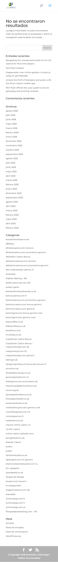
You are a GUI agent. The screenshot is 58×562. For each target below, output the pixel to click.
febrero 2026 (12, 132)
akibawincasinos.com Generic (21, 261)
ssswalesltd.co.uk (14, 472)
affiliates (10, 243)
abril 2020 (11, 223)
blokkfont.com (13, 330)
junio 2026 (11, 119)
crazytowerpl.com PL (16, 351)
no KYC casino (13, 429)
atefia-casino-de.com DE (18, 282)
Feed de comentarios (17, 531)
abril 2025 (10, 176)
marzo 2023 (11, 210)
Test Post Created (15, 68)
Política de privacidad (29, 558)
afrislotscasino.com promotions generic (26, 252)
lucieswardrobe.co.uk (16, 403)
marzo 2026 (11, 128)
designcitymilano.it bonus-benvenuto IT (26, 364)
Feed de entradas (15, 527)
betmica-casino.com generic (20, 309)
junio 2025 (11, 167)
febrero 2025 (12, 184)
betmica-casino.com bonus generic (24, 304)
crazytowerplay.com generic (20, 355)
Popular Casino (13, 442)
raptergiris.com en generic (19, 459)
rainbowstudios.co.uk (16, 455)
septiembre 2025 (14, 154)
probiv (9, 446)
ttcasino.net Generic (16, 481)
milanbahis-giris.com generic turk (23, 407)
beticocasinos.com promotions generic (26, 300)
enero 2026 (11, 136)
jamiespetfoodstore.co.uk (19, 394)
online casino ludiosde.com (20, 433)
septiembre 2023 (14, 197)
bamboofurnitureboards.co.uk (21, 291)
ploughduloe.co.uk (15, 438)
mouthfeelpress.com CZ (18, 412)
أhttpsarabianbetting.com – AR (21, 511)
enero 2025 (11, 189)
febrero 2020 (12, 228)
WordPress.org (13, 536)
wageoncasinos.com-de (18, 490)
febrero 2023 (12, 215)
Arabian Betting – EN (16, 278)
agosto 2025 (12, 158)
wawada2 (10, 494)
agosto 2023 (12, 202)
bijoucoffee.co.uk (14, 321)
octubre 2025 (12, 150)
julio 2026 (10, 115)
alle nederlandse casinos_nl (20, 269)
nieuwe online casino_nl (18, 425)
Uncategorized (13, 485)
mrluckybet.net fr (15, 416)
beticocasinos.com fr (16, 295)
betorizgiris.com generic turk (20, 317)
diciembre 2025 (14, 141)
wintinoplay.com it (15, 503)
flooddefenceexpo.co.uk (18, 373)
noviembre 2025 (14, 145)
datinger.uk (12, 360)
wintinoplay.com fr (15, 498)
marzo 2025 (11, 180)
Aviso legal (43, 554)
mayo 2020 (11, 219)
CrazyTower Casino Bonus (19, 339)
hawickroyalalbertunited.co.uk (21, 386)
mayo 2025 (11, 171)
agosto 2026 (12, 111)
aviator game (12, 287)
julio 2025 (10, 163)
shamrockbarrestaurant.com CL (22, 464)
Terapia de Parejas (15, 477)
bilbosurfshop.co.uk (16, 326)
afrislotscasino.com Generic (20, 248)
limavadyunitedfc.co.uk (17, 399)
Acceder (10, 523)
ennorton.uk (12, 368)
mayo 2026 (11, 124)
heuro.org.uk (12, 390)
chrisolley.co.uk (13, 334)
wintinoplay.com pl (15, 507)
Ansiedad (10, 274)
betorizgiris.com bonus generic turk (24, 313)
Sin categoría (12, 468)
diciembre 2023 (14, 193)
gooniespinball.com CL (17, 377)
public (9, 451)
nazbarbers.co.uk (14, 420)
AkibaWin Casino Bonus (18, 256)
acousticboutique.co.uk (17, 239)
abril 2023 (10, 206)
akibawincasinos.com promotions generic (27, 265)
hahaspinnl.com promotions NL (22, 381)
